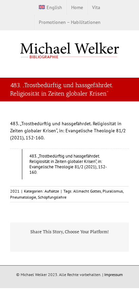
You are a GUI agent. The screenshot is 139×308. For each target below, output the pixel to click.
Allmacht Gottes (87, 191)
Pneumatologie (23, 197)
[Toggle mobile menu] (126, 66)
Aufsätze (52, 191)
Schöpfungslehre (52, 197)
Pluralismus (113, 191)
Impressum (113, 274)
